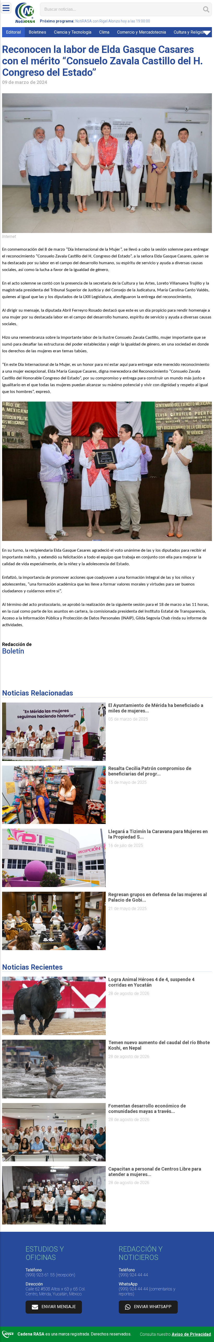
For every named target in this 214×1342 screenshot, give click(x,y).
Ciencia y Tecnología (72, 32)
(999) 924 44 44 (133, 1274)
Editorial (13, 32)
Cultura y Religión (189, 32)
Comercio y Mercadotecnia (141, 32)
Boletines (37, 32)
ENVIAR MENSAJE (58, 1306)
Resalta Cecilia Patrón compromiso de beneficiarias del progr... (149, 771)
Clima (104, 32)
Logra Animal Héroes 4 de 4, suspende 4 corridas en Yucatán (151, 982)
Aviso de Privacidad (191, 1334)
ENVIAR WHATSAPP (152, 1306)
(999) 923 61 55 (40, 1274)
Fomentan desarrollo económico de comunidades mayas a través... (147, 1108)
